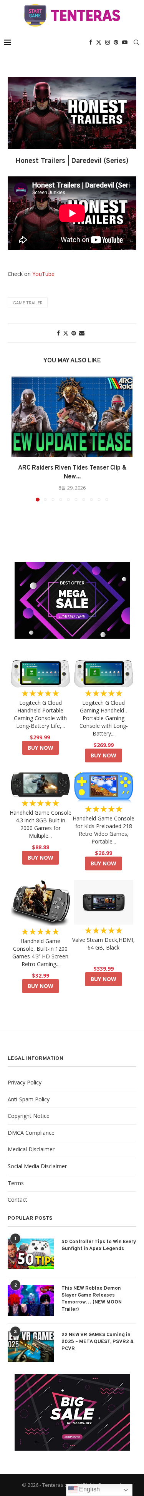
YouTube (43, 273)
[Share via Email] (81, 333)
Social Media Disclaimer (37, 1166)
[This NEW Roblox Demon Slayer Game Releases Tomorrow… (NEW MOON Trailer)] (31, 1300)
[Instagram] (107, 42)
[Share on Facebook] (58, 333)
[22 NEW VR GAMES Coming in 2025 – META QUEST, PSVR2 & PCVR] (31, 1347)
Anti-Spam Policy (29, 1099)
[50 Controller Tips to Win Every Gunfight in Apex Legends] (31, 1254)
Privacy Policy (24, 1082)
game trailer (28, 303)
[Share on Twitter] (65, 333)
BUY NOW (40, 747)
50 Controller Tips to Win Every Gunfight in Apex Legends (98, 1245)
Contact (17, 1199)
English (89, 1489)
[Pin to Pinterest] (73, 333)
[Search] (136, 42)
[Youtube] (124, 42)
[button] (18, 438)
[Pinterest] (116, 42)
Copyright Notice (29, 1115)
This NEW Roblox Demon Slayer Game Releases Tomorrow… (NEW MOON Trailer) (91, 1299)
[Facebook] (90, 42)
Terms (16, 1183)
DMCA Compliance (31, 1132)
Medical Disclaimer (31, 1149)
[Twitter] (98, 42)
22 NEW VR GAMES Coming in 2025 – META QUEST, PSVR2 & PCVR (97, 1342)
